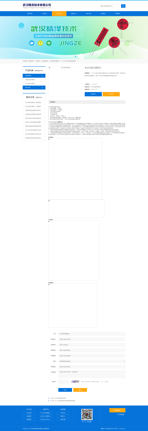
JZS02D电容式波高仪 (60, 398)
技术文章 (88, 13)
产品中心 (59, 13)
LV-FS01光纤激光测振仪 (46, 413)
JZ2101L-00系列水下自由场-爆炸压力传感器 (46, 416)
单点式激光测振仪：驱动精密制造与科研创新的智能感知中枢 (35, 102)
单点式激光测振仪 (54, 61)
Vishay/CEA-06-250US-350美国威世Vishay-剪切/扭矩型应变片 (46, 419)
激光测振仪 (45, 61)
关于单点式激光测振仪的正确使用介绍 (35, 130)
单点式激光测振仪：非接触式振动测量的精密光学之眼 (35, 106)
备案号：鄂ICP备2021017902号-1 (109, 428)
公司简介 (44, 13)
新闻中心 (73, 13)
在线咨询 (111, 94)
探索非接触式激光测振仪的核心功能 (35, 126)
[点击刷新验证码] (75, 381)
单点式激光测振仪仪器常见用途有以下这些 (35, 134)
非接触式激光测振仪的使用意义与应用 (35, 114)
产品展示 (37, 61)
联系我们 (117, 13)
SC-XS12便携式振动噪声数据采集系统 (65, 400)
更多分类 (27, 87)
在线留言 (103, 13)
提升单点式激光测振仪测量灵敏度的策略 (35, 122)
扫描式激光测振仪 (30, 79)
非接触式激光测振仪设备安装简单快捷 (35, 138)
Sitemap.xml (122, 428)
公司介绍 (29, 413)
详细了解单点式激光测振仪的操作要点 (35, 118)
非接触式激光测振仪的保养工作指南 (35, 110)
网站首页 (29, 13)
